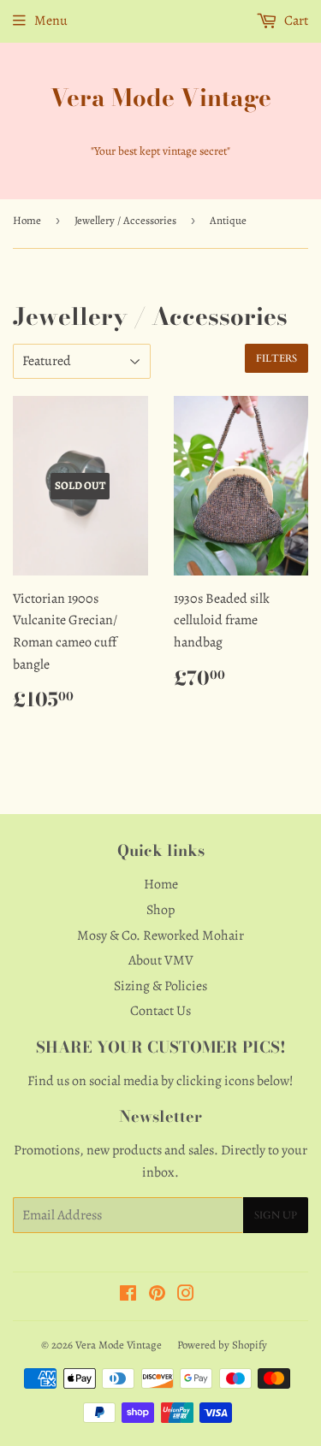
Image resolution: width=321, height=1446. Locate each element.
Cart (295, 20)
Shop (160, 909)
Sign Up (275, 1215)
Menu (51, 20)
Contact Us (160, 1010)
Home (27, 220)
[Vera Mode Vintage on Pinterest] (157, 1295)
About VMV (160, 960)
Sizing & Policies (160, 986)
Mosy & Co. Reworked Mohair (160, 935)
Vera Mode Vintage (161, 98)
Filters (276, 358)
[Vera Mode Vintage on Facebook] (128, 1295)
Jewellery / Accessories (125, 220)
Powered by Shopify (222, 1344)
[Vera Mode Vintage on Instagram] (185, 1295)
